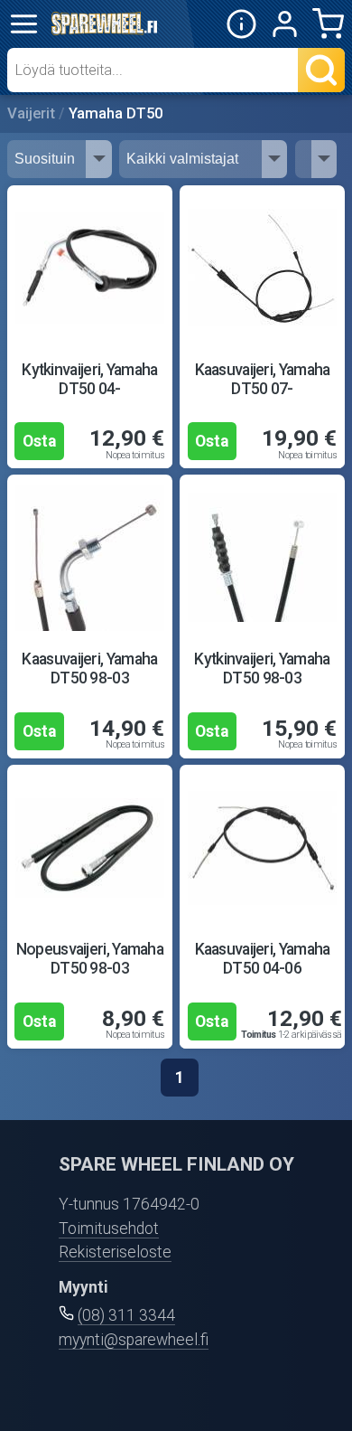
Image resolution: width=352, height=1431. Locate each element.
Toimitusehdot (109, 1228)
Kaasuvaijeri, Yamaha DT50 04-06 (262, 958)
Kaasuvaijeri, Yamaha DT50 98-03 (89, 668)
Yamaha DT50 (115, 113)
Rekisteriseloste (115, 1252)
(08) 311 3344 (126, 1315)
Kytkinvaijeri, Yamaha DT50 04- (89, 379)
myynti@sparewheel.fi (133, 1340)
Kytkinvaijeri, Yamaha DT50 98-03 (261, 668)
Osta (39, 441)
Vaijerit (31, 113)
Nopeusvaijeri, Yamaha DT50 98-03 (89, 958)
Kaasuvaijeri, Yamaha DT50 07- (262, 379)
